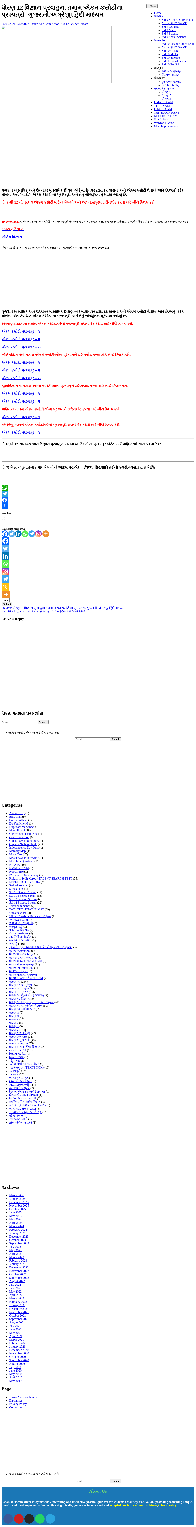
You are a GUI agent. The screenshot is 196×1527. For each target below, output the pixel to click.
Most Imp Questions (166, 126)
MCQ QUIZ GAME (174, 23)
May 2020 (15, 1374)
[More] (46, 533)
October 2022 (17, 1274)
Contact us (15, 1407)
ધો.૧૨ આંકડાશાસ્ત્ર (21, 967)
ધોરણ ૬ (14, 1019)
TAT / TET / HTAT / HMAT (26, 909)
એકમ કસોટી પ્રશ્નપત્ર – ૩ (21, 347)
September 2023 (19, 1243)
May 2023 (15, 1250)
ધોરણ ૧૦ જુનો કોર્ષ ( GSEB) (26, 995)
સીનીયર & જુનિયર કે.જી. (25, 1112)
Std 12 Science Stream (74, 24)
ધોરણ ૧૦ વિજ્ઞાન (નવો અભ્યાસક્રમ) (32, 1002)
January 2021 (17, 1346)
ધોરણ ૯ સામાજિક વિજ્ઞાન (25, 1046)
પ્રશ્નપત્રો (14, 1071)
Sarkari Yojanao (18, 885)
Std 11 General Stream (22, 892)
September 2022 (19, 1277)
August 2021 (17, 1322)
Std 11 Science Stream (22, 895)
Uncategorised (18, 912)
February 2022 (18, 1301)
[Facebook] (98, 500)
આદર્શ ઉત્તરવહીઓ (21, 923)
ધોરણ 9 (158, 16)
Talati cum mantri (19, 906)
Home (158, 13)
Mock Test (15, 854)
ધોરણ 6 (166, 92)
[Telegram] (98, 494)
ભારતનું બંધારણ (19, 1077)
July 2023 (15, 1246)
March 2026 (16, 1195)
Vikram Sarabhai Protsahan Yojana (30, 916)
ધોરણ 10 (159, 40)
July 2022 (15, 1284)
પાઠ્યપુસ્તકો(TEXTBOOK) (26, 1067)
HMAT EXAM (163, 102)
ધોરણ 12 (159, 78)
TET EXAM (162, 105)
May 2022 (15, 1291)
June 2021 (15, 1329)
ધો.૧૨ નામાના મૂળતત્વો (23, 974)
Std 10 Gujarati (171, 50)
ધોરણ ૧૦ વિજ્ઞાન (19, 998)
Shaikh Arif (37, 24)
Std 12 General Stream (23, 899)
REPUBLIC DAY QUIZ (24, 882)
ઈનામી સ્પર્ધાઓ (19, 933)
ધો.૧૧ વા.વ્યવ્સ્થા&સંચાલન (25, 961)
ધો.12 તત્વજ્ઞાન (18, 971)
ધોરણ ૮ (14, 1026)
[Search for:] (20, 721)
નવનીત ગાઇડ (17, 1050)
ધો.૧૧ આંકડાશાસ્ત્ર (21, 954)
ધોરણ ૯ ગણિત (18, 1036)
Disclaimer (15, 1400)
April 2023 (15, 1253)
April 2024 (15, 1222)
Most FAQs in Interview (24, 857)
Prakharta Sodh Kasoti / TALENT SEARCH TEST (40, 878)
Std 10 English (171, 64)
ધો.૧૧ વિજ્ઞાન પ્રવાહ (21, 964)
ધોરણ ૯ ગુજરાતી (19, 1040)
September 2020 (19, 1360)
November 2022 (19, 1270)
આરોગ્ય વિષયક (19, 930)
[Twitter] (11, 533)
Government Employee (23, 833)
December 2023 (19, 1236)
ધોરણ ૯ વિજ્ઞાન (18, 1043)
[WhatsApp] (98, 488)
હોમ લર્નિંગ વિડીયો (20, 1122)
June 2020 (15, 1370)
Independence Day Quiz (24, 847)
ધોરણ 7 (166, 95)
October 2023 (17, 1240)
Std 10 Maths (170, 54)
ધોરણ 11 (159, 68)
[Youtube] (19, 1519)
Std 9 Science (170, 33)
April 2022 (15, 1295)
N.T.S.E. (14, 864)
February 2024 (18, 1229)
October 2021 (17, 1315)
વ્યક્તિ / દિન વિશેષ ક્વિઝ (24, 1101)
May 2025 (15, 1215)
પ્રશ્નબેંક (14, 1074)
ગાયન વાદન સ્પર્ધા (20, 940)
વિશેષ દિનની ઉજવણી (22, 1098)
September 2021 (19, 1319)
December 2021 (19, 1308)
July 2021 (15, 1325)
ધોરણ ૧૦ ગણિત (19, 988)
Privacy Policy (18, 1404)
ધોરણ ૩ (14, 1012)
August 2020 (17, 1363)
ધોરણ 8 (166, 98)
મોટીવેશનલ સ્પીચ (20, 1084)
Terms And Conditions (23, 1397)
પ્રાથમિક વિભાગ (164, 88)
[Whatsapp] (25, 533)
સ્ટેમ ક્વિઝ (16, 1115)
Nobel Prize (16, 871)
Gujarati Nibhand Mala (23, 844)
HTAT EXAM (163, 109)
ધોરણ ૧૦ (14, 981)
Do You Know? (18, 823)
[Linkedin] (18, 533)
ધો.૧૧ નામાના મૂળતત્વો (23, 957)
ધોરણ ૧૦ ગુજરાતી (20, 991)
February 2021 (18, 1343)
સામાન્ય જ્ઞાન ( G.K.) (22, 1108)
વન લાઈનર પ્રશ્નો (19, 1088)
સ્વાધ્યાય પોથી (18, 1119)
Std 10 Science (171, 57)
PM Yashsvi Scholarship (23, 875)
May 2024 (15, 1219)
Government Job (19, 837)
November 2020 (19, 1353)
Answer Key (17, 813)
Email (5, 600)
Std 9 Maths (169, 30)
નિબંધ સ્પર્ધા (16, 1057)
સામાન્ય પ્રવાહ (171, 71)
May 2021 (15, 1332)
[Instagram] (38, 533)
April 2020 (15, 1377)
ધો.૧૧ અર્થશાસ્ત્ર (19, 950)
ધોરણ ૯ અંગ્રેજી (19, 1033)
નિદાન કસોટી (17, 1053)
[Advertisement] (98, 158)
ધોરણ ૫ (14, 1016)
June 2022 (15, 1288)
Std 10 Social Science (175, 61)
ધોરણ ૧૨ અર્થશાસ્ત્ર (22, 1009)
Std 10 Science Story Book (178, 43)
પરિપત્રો (14, 1060)
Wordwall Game (164, 122)
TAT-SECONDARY (167, 112)
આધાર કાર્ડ (16, 926)
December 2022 (19, 1267)
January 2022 (17, 1305)
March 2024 (16, 1226)
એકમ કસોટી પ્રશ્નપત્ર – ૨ (21, 339)
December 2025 (19, 1202)
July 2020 (15, 1367)
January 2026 (17, 1198)
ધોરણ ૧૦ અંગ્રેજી (20, 985)
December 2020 (19, 1350)
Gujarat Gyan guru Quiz (24, 840)
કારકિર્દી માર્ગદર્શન (20, 937)
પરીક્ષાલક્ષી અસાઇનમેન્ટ (24, 1064)
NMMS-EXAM (19, 868)
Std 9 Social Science (174, 37)
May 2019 (15, 1380)
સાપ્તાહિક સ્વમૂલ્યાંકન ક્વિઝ (27, 1105)
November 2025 (19, 1205)
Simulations (161, 119)
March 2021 (16, 1339)
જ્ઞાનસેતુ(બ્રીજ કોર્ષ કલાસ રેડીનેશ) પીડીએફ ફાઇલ (40, 947)
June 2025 (15, 1212)
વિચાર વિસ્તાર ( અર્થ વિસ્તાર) (27, 1091)
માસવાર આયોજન (20, 1081)
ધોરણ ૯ (14, 1029)
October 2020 (17, 1356)
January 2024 (17, 1233)
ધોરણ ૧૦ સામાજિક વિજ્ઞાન (25, 1005)
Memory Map (17, 851)
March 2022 (16, 1298)
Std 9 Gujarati (170, 26)
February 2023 (18, 1260)
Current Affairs (18, 820)
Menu (153, 6)
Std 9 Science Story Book (177, 19)
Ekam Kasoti (51, 24)
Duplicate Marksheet (21, 827)
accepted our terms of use (126, 1505)
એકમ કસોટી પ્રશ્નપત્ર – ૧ (21, 331)
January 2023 (17, 1264)
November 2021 (19, 1312)
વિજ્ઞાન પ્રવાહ (170, 74)
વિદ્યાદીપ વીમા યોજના (23, 1095)
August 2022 (17, 1281)
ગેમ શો (13, 943)
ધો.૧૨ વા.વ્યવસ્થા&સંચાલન (26, 978)
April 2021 (15, 1336)
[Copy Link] (5, 587)
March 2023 (16, 1257)
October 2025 (17, 1209)
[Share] (98, 506)
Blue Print (15, 816)
